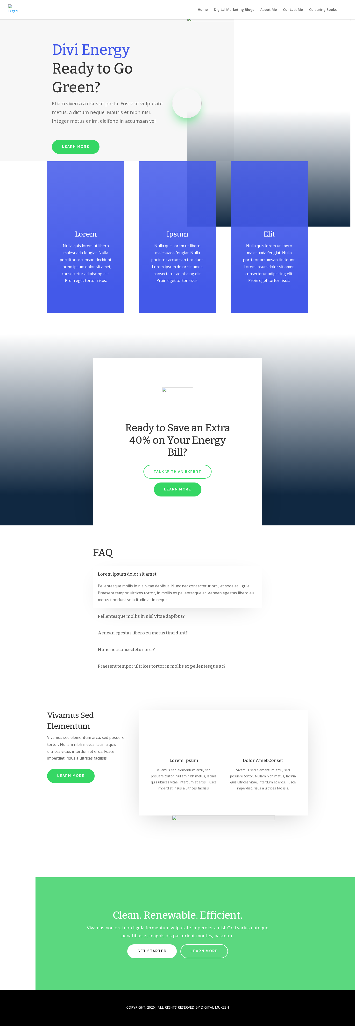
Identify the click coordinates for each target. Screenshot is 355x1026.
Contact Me (293, 10)
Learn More (75, 147)
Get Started (152, 951)
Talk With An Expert (177, 472)
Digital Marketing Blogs (234, 10)
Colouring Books (323, 10)
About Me (268, 10)
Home (203, 10)
